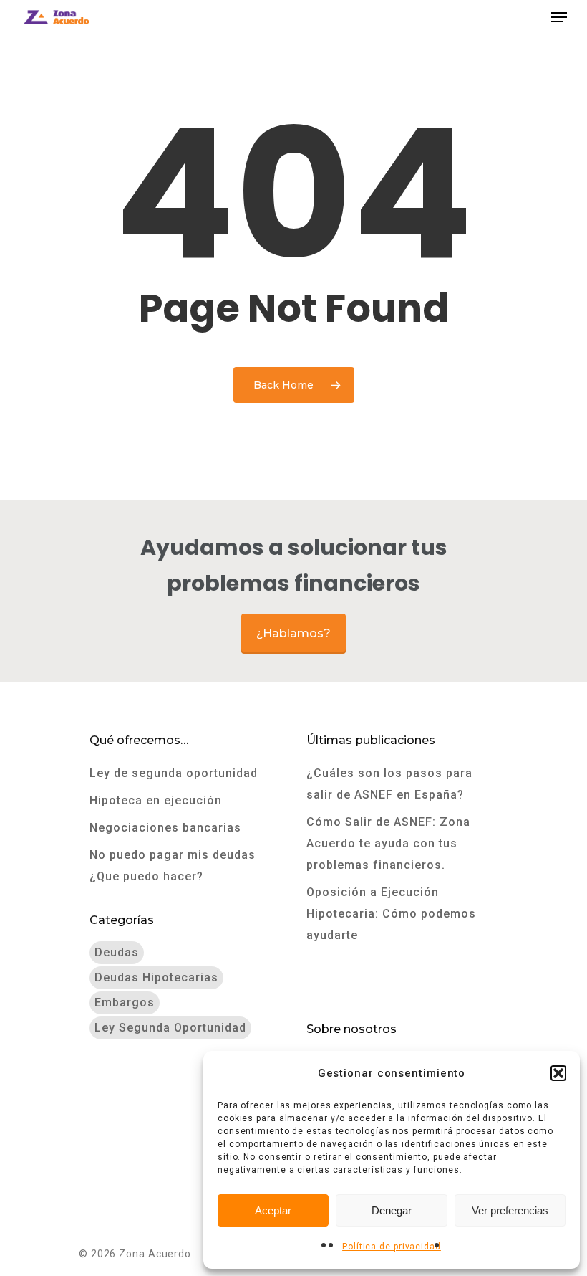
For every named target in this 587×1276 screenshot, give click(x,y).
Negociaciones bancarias (165, 827)
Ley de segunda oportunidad (173, 773)
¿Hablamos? (293, 633)
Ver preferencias (510, 1210)
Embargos (124, 1002)
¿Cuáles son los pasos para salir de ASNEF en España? (389, 783)
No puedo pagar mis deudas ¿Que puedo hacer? (172, 865)
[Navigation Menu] (559, 17)
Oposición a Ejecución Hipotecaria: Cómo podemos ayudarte (391, 913)
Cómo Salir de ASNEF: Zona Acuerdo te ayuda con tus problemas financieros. (388, 843)
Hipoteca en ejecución (155, 800)
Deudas (116, 952)
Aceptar (273, 1210)
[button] (558, 1073)
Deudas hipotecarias (156, 977)
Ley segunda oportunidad (170, 1027)
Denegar (392, 1210)
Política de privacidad (391, 1247)
